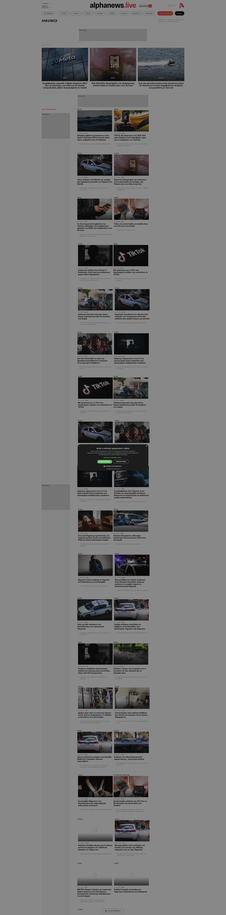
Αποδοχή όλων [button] (104, 461)
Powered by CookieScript (113, 468)
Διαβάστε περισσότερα (121, 454)
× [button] (146, 446)
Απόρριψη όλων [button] (121, 461)
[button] (113, 458)
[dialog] (113, 457)
